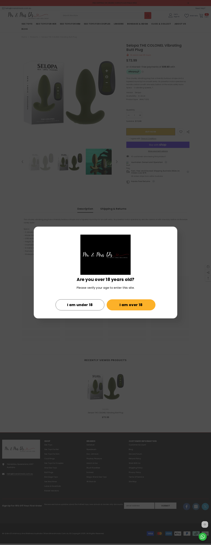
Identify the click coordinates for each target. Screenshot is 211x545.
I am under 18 (80, 304)
